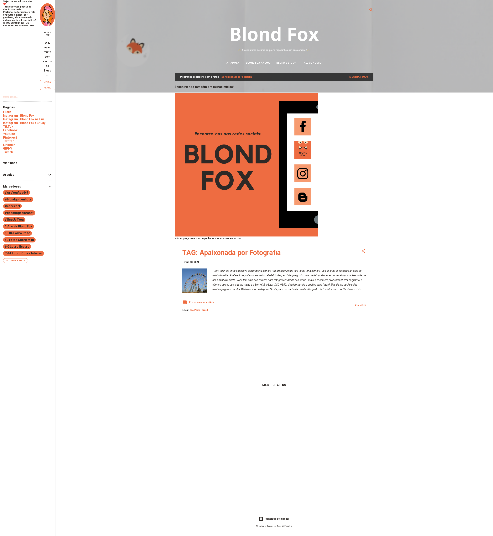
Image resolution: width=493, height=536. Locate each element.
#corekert (12, 206)
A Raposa (232, 62)
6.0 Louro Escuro (17, 246)
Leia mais (360, 305)
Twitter (8, 141)
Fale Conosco (312, 62)
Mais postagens (274, 385)
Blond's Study (286, 62)
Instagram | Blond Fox (18, 115)
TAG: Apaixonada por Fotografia (231, 253)
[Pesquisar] (371, 10)
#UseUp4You (14, 219)
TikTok (8, 126)
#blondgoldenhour (18, 199)
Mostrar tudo (358, 77)
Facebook (10, 130)
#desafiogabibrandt (19, 213)
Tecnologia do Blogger (276, 518)
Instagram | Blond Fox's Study (24, 123)
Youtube (9, 134)
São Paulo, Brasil (198, 310)
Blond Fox (274, 33)
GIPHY (7, 148)
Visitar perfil (47, 85)
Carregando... (10, 97)
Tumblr (8, 152)
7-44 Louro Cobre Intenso (23, 253)
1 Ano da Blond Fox (18, 226)
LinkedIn (9, 145)
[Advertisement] (274, 349)
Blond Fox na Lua (258, 62)
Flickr (7, 112)
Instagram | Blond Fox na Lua (23, 119)
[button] (363, 252)
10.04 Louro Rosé (17, 233)
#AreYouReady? (16, 192)
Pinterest (10, 137)
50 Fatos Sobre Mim (19, 240)
